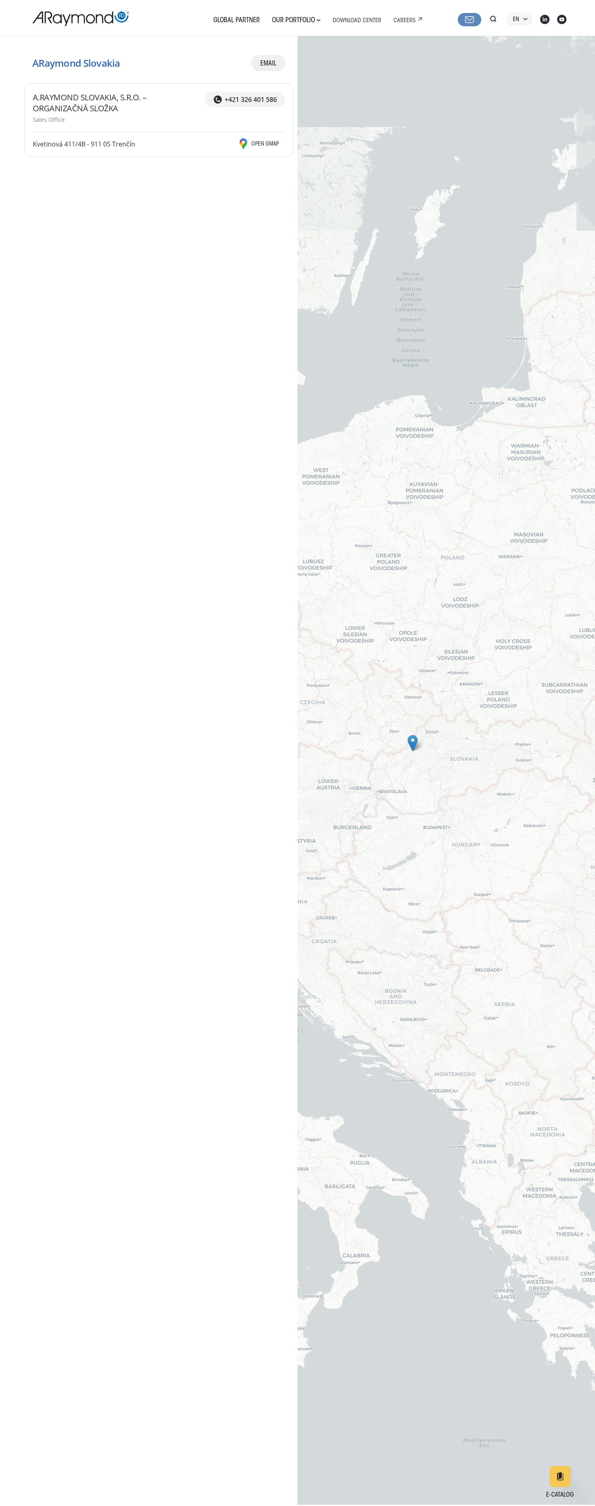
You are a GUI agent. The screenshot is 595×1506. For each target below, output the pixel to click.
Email (268, 63)
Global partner (236, 20)
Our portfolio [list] (294, 20)
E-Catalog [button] (560, 1495)
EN (516, 20)
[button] (413, 743)
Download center (357, 21)
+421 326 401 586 (251, 99)
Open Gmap (265, 144)
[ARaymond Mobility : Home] (76, 18)
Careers (404, 21)
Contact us (469, 19)
